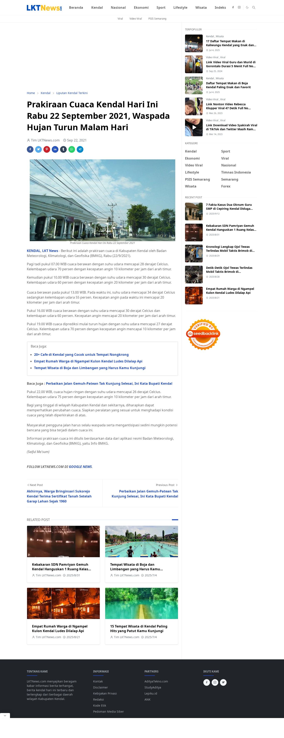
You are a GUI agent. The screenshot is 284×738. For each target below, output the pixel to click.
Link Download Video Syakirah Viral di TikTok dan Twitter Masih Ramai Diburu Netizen (231, 129)
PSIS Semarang (157, 18)
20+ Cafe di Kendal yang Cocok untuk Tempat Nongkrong (81, 354)
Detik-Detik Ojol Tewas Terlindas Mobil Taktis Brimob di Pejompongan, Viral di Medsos (229, 272)
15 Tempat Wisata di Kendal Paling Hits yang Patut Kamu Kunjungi (138, 628)
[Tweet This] (38, 149)
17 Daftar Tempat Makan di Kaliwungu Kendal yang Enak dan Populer (230, 45)
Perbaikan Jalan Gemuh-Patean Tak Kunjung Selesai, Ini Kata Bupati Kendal (109, 383)
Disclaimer (100, 687)
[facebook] (233, 7)
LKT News (50, 250)
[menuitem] (76, 7)
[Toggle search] (253, 7)
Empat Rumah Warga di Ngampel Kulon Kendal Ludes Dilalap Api (88, 361)
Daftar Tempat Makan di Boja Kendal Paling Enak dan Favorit (228, 85)
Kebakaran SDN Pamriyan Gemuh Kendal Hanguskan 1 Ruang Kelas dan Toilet (60, 569)
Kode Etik (99, 705)
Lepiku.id (150, 693)
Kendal (210, 36)
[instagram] (239, 7)
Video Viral (136, 18)
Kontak (98, 681)
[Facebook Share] (30, 149)
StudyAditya (152, 687)
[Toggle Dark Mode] (247, 7)
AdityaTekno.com (156, 681)
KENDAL (33, 250)
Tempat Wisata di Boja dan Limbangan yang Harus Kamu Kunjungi (90, 368)
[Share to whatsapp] (71, 149)
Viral (120, 18)
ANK (147, 699)
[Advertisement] (102, 56)
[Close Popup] (5, 715)
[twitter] (223, 682)
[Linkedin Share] (55, 149)
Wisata (220, 36)
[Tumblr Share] (63, 149)
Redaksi (98, 699)
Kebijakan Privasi (105, 693)
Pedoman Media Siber (108, 711)
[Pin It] (46, 149)
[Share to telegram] (80, 149)
